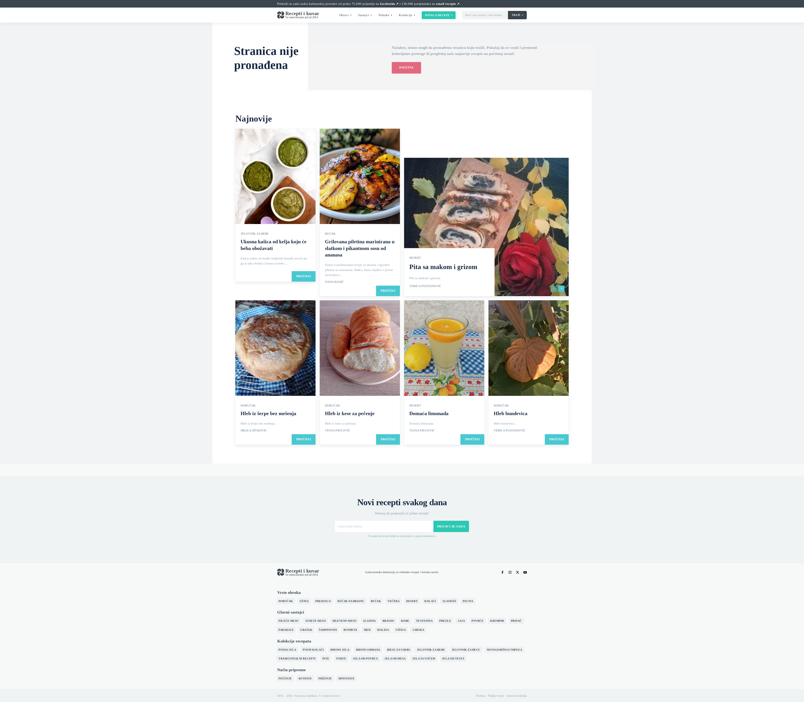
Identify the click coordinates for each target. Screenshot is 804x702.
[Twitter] (517, 572)
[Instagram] (510, 572)
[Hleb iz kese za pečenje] (360, 348)
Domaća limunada (428, 413)
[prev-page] (554, 289)
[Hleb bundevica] (528, 348)
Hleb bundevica (510, 413)
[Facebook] (502, 572)
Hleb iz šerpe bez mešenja (268, 413)
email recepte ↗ (448, 3)
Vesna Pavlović (337, 430)
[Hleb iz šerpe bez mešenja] (275, 348)
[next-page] (561, 289)
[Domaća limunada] (444, 348)
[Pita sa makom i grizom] (486, 227)
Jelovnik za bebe (255, 233)
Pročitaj (303, 276)
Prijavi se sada (451, 526)
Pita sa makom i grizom (443, 267)
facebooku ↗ (389, 3)
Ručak (330, 233)
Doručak (248, 405)
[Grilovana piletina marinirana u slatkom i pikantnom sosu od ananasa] (360, 177)
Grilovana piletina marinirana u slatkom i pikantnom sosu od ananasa (359, 248)
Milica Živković (254, 430)
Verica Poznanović (425, 286)
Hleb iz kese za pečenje (350, 413)
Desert (415, 257)
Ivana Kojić (334, 282)
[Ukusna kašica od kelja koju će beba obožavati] (275, 177)
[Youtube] (525, 572)
